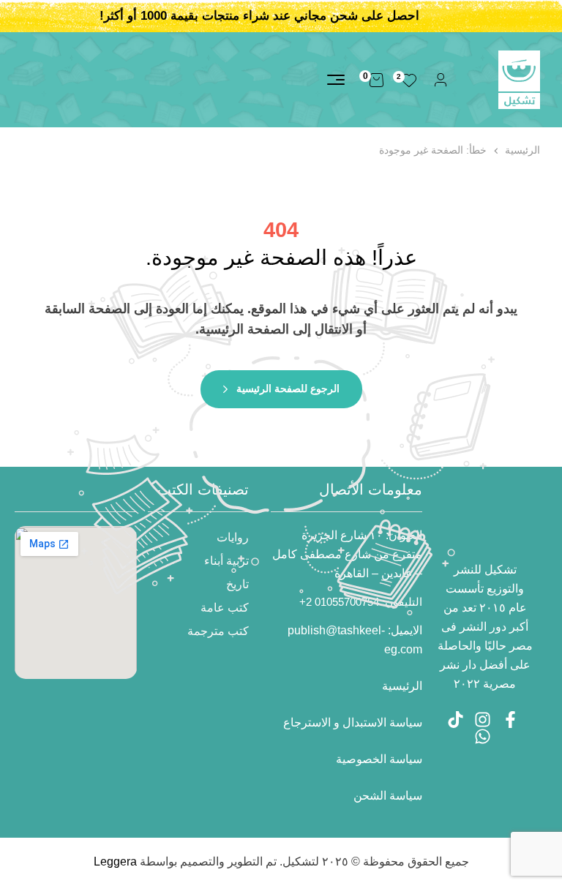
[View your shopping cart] (376, 79)
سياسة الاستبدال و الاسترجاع (352, 722)
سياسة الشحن (387, 795)
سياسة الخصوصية (379, 759)
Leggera (115, 861)
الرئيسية (522, 150)
